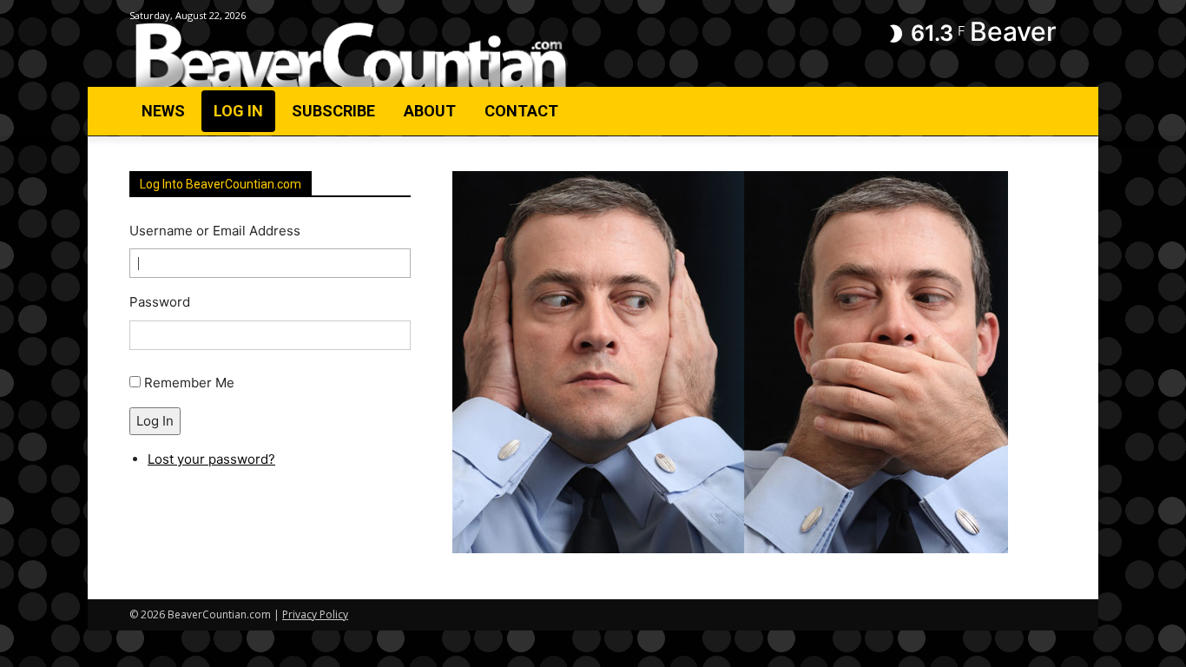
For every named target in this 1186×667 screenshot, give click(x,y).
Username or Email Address (214, 230)
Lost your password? (211, 459)
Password (159, 302)
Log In (155, 421)
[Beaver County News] (350, 56)
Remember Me (189, 382)
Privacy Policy (315, 614)
